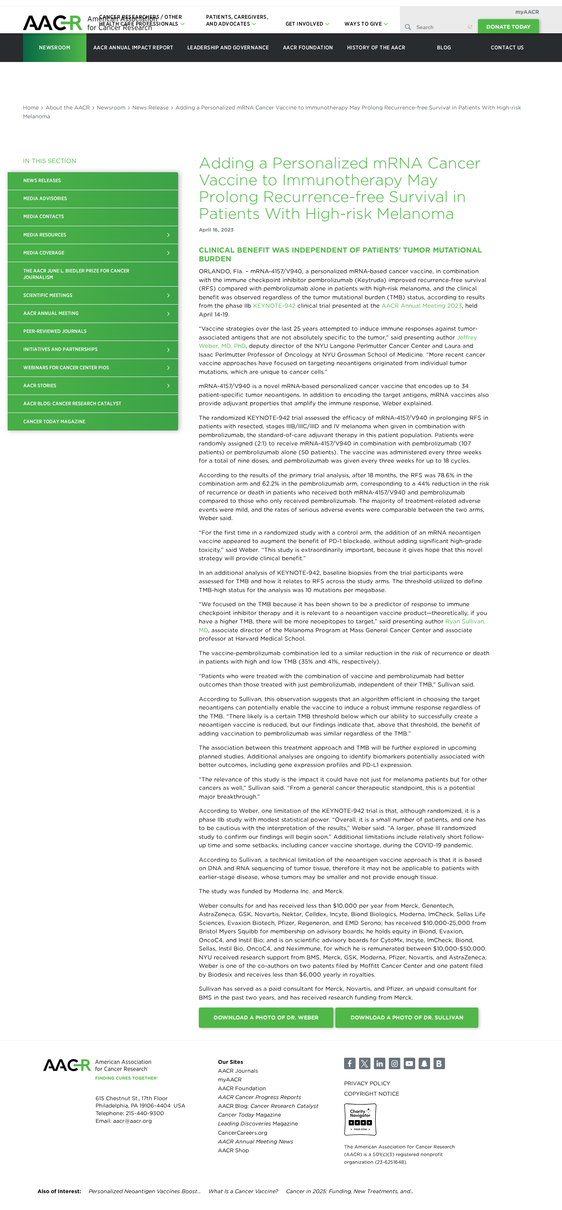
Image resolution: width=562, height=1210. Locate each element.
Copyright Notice (371, 1094)
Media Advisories (45, 198)
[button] (168, 235)
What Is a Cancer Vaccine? (243, 1191)
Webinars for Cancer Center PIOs (66, 367)
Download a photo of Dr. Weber (266, 1017)
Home (31, 107)
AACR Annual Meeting (51, 313)
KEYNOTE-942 (274, 305)
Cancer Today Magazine (54, 421)
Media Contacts (43, 216)
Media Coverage (43, 253)
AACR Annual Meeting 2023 (422, 305)
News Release (150, 107)
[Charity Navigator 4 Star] (360, 1119)
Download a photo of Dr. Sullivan (407, 1017)
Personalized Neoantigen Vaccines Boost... (145, 1191)
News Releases (42, 180)
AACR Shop (233, 1150)
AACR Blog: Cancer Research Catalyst (72, 403)
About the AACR (67, 107)
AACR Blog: (268, 1106)
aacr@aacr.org (132, 1121)
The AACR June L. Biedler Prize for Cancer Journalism (76, 274)
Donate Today (508, 27)
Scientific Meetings (47, 295)
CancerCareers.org (242, 1133)
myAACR (527, 12)
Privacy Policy (367, 1083)
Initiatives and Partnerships (60, 349)
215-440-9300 (145, 1113)
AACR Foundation (242, 1088)
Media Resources (44, 235)
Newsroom (111, 107)
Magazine (249, 1115)
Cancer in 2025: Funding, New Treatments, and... (350, 1191)
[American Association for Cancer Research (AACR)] (90, 24)
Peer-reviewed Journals (54, 331)
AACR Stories (39, 385)
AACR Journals (238, 1071)
